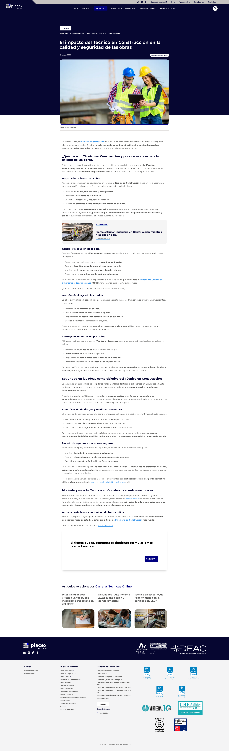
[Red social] (134, 2)
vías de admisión (105, 525)
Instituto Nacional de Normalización (108, 482)
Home (62, 33)
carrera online (132, 499)
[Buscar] (215, 8)
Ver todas (102, 704)
